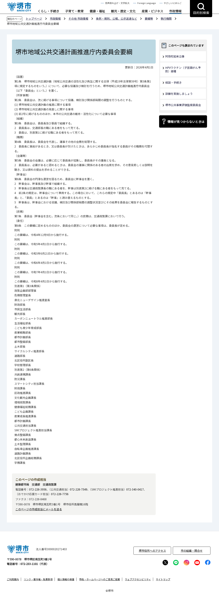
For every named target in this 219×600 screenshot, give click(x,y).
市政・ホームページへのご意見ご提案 (99, 579)
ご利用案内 (13, 579)
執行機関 (166, 18)
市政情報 (175, 11)
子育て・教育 (74, 11)
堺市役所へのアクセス (152, 551)
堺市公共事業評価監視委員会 (183, 105)
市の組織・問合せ (192, 551)
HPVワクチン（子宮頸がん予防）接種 (183, 69)
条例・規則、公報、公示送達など (116, 18)
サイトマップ (163, 579)
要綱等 (149, 18)
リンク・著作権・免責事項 (38, 579)
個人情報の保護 (65, 579)
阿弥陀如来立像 (174, 56)
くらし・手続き (48, 11)
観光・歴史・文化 (123, 11)
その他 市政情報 (78, 18)
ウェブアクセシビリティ (138, 579)
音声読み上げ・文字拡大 (117, 3)
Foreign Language (146, 3)
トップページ (34, 18)
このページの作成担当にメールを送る (38, 509)
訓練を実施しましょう (179, 94)
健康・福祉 (97, 11)
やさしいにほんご (173, 3)
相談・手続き (173, 82)
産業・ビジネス (152, 11)
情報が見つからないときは (186, 121)
